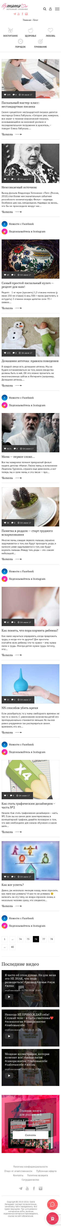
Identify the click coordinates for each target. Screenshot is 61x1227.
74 (20, 939)
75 (28, 939)
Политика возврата (37, 1175)
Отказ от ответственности (18, 1171)
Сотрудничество (30, 1179)
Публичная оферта (46, 1171)
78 (51, 939)
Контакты (18, 1175)
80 (12, 947)
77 (43, 939)
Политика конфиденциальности (30, 1166)
